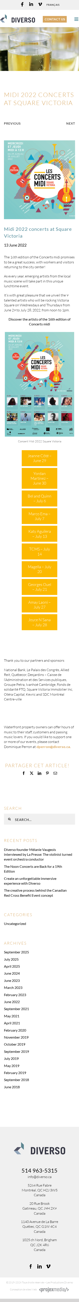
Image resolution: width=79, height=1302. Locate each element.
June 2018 (12, 1087)
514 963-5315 (39, 1170)
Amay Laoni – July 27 (39, 604)
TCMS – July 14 (39, 551)
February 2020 (15, 1030)
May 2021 (11, 1016)
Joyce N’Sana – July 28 (39, 622)
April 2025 (12, 966)
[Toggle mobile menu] (76, 19)
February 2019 (15, 1073)
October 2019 (14, 1044)
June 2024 (12, 973)
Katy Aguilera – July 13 (39, 533)
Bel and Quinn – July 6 (39, 498)
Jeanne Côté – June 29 (40, 458)
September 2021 (16, 1009)
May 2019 (11, 1066)
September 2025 (16, 952)
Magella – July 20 (39, 569)
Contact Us (55, 19)
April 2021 (12, 1023)
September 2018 (16, 1080)
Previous (12, 123)
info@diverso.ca (40, 1177)
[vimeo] (48, 1266)
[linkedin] (39, 1266)
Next (70, 123)
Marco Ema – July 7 (39, 516)
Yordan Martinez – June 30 (39, 478)
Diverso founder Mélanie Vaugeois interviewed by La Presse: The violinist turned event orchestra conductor (38, 854)
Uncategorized (15, 923)
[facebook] (31, 1266)
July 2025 (11, 959)
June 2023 (12, 980)
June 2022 (12, 1002)
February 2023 (15, 995)
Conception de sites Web (23, 1289)
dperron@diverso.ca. (53, 747)
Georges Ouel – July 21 (39, 587)
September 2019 (16, 1051)
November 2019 (16, 1037)
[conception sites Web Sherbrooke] (54, 1289)
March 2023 (13, 987)
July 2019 (11, 1058)
